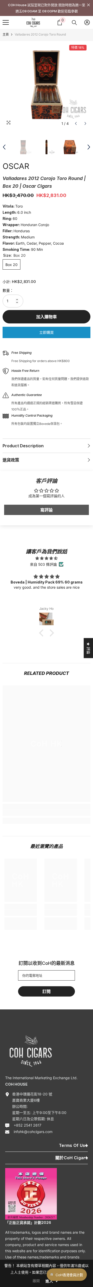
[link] (46, 813)
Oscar (16, 166)
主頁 (6, 34)
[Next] (85, 123)
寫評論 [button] (46, 509)
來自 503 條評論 (43, 564)
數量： (8, 290)
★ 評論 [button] (88, 648)
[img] (46, 558)
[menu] (6, 22)
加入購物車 (46, 316)
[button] (42, 633)
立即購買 (46, 332)
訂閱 (46, 991)
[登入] (87, 22)
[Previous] (75, 123)
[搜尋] (74, 23)
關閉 (88, 5)
